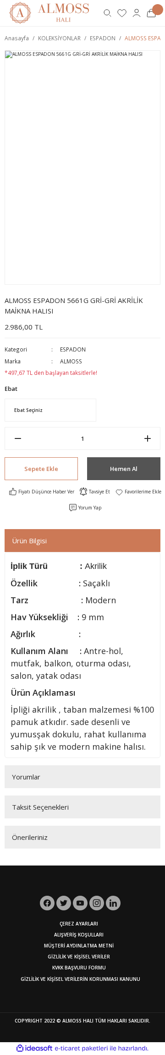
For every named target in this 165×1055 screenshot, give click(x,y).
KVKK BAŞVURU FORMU (79, 967)
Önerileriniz (30, 837)
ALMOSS (71, 361)
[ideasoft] (34, 1048)
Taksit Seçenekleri (40, 807)
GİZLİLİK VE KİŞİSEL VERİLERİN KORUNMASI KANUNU (80, 979)
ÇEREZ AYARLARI (79, 923)
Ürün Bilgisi (29, 540)
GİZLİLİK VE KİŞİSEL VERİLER (79, 956)
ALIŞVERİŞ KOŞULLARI (79, 934)
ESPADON (73, 349)
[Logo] (49, 12)
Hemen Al (124, 469)
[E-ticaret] (81, 1048)
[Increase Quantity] (147, 438)
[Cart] (151, 12)
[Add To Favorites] (138, 491)
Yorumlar (26, 776)
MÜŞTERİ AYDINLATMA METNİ (79, 945)
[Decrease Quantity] (17, 438)
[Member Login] (136, 12)
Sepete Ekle (41, 469)
